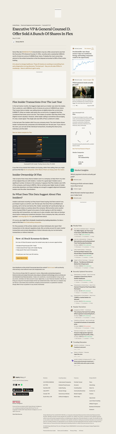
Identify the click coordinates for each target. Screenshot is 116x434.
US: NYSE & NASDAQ (48, 382)
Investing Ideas (78, 388)
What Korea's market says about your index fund (82, 194)
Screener (76, 385)
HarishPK (76, 345)
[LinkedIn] (14, 385)
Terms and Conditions (62, 430)
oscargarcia (76, 309)
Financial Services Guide (49, 430)
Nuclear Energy (62, 391)
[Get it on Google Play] (28, 390)
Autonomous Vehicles (64, 393)
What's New (77, 396)
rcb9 (75, 249)
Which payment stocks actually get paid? (83, 175)
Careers (91, 393)
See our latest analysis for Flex (22, 132)
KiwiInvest (76, 330)
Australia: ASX (46, 388)
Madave (75, 352)
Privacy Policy (73, 430)
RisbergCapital (77, 274)
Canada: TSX (46, 393)
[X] (16, 385)
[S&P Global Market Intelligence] (17, 402)
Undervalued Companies (65, 382)
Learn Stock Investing (94, 400)
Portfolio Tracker (78, 382)
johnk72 (75, 359)
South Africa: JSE (47, 396)
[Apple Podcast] (24, 385)
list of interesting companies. (32, 222)
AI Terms (81, 430)
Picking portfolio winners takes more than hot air (82, 185)
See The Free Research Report (81, 148)
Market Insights (78, 393)
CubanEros (76, 320)
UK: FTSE (45, 385)
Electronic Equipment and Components (31, 25)
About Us (91, 388)
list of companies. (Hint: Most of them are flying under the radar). (44, 170)
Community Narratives (79, 391)
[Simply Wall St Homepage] (19, 377)
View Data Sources (17, 414)
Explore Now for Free (22, 258)
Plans (90, 382)
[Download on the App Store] (17, 390)
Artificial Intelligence (64, 396)
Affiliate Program (93, 403)
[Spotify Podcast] (21, 385)
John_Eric (76, 239)
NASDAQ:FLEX (27, 52)
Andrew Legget (77, 189)
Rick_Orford (76, 228)
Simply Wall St (20, 41)
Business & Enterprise (94, 406)
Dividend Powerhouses (64, 385)
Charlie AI (91, 409)
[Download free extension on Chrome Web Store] (21, 394)
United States (16, 25)
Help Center (92, 398)
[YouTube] (19, 385)
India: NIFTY (46, 391)
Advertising (92, 385)
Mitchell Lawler (77, 179)
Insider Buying (62, 388)
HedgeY (75, 260)
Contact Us (92, 391)
